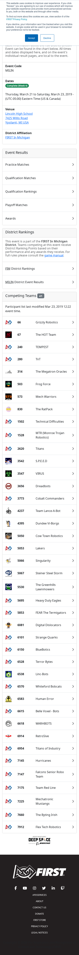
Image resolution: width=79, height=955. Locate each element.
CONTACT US (39, 907)
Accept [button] (31, 37)
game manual (53, 255)
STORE (39, 920)
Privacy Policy (16, 19)
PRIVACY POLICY (39, 926)
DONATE (39, 913)
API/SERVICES (40, 895)
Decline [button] (47, 37)
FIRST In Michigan (17, 137)
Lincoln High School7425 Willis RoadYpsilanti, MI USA (19, 118)
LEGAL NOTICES (39, 932)
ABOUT (39, 901)
